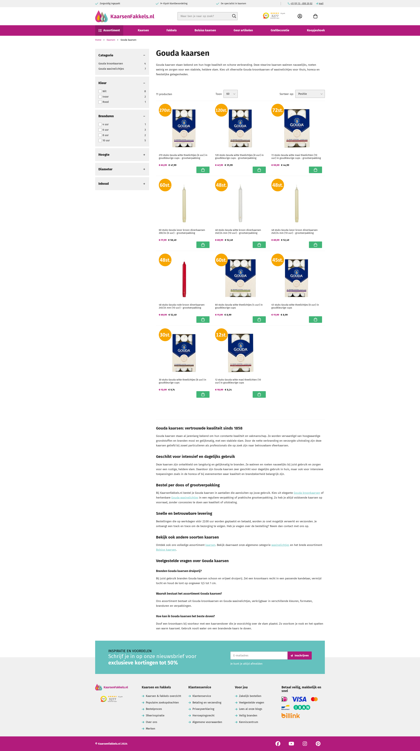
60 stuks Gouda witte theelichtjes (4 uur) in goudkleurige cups (239, 306)
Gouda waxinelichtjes (122, 68)
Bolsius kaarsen (205, 30)
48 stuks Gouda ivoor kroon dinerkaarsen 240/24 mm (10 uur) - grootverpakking (294, 231)
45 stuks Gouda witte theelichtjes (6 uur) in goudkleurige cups (295, 306)
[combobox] (208, 16)
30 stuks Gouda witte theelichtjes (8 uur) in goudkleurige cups (182, 381)
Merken (150, 728)
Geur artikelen (243, 30)
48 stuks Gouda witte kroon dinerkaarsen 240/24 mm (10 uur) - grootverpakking (238, 231)
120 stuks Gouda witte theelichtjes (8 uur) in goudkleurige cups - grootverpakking (239, 157)
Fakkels (172, 30)
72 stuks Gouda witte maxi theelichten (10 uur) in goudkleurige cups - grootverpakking (296, 157)
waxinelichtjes (280, 545)
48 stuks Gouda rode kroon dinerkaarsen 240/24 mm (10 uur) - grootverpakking (182, 306)
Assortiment (111, 30)
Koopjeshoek (316, 30)
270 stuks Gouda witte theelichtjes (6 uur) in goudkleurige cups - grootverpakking (183, 157)
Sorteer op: (287, 94)
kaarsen (210, 545)
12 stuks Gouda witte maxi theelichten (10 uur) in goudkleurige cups (238, 381)
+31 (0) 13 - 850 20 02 (301, 3)
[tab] (122, 55)
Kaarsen (143, 30)
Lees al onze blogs (250, 709)
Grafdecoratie (280, 30)
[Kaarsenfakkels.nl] (124, 16)
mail (321, 3)
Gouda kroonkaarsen (122, 63)
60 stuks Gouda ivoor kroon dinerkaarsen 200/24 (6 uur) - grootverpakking (182, 231)
